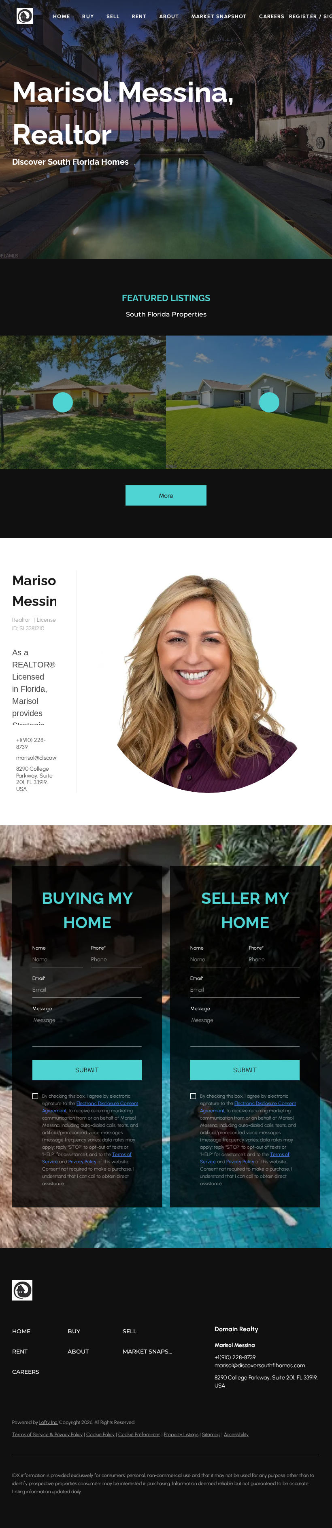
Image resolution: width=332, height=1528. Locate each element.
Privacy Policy (82, 1162)
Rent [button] (139, 16)
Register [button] (303, 16)
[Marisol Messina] (208, 681)
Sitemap (211, 1434)
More (166, 495)
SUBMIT (87, 1070)
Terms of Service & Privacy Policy (47, 1434)
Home (61, 16)
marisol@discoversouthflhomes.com (36, 758)
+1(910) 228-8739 (31, 743)
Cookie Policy (100, 1434)
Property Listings (181, 1434)
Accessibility (236, 1434)
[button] (25, 16)
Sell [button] (113, 16)
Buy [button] (88, 16)
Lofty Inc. (48, 1422)
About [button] (169, 16)
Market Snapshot (219, 16)
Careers (272, 16)
